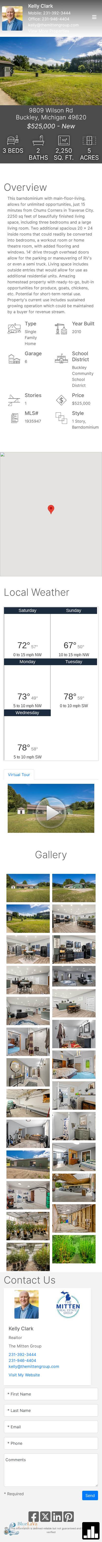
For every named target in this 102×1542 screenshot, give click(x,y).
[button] (11, 71)
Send (90, 1495)
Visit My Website (24, 1374)
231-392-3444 (57, 12)
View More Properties (48, 30)
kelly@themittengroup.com (53, 24)
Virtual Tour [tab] (19, 774)
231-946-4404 (55, 18)
